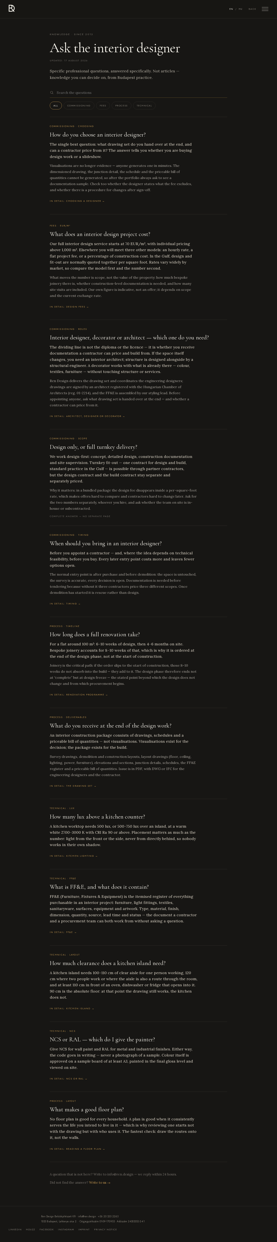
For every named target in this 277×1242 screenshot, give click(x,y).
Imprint (84, 1229)
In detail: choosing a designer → (77, 201)
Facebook (47, 1229)
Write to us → (99, 1182)
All (55, 105)
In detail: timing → (65, 603)
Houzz (30, 1229)
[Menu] (265, 9)
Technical (144, 105)
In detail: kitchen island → (72, 1008)
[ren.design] (12, 9)
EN (231, 9)
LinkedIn (15, 1229)
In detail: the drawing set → (73, 786)
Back (252, 9)
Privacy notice (105, 1229)
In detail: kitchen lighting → (74, 856)
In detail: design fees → (69, 306)
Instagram (66, 1229)
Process (121, 105)
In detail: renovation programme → (79, 694)
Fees (103, 105)
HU (241, 9)
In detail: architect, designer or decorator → (88, 416)
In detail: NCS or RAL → (69, 1078)
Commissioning (79, 105)
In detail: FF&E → (63, 932)
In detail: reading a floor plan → (77, 1149)
